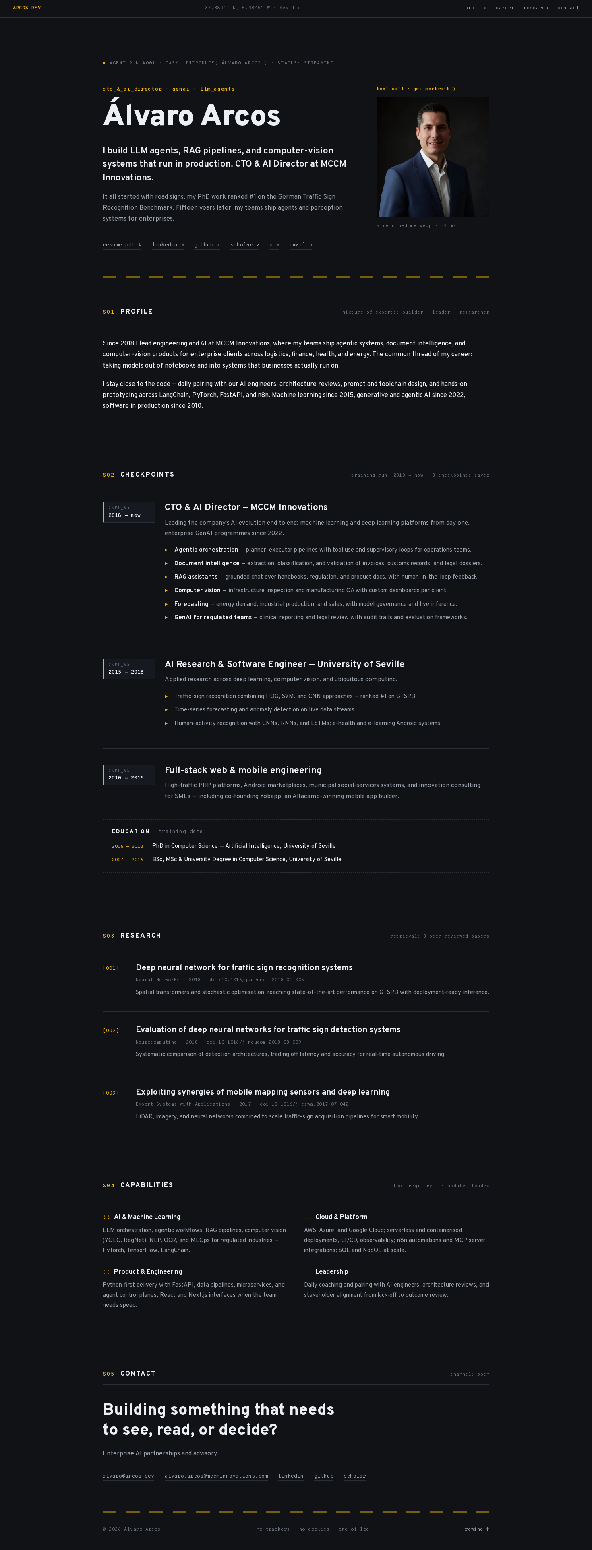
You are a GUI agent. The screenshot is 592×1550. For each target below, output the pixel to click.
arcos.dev (27, 8)
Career (505, 8)
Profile (476, 8)
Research (536, 8)
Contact (568, 8)
